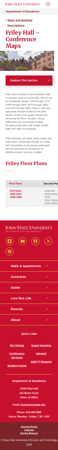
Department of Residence (22, 11)
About (15, 320)
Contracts (18, 276)
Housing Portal (29, 426)
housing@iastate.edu (32, 404)
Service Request (29, 433)
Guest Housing (41, 345)
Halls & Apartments (26, 266)
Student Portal (16, 365)
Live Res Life (21, 298)
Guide (15, 287)
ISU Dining (17, 345)
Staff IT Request (41, 361)
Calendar (29, 430)
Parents (17, 309)
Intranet (41, 353)
